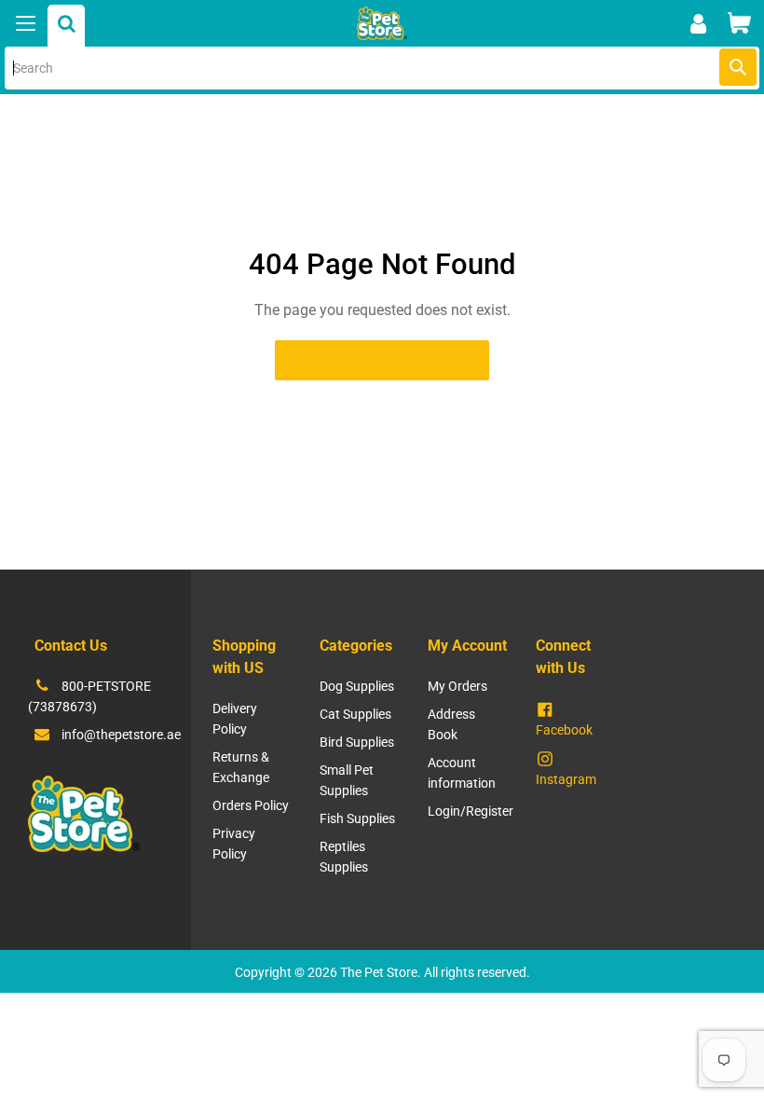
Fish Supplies (357, 818)
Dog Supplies (357, 686)
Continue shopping (368, 359)
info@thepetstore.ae (121, 734)
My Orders (457, 686)
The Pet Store (378, 972)
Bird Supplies (357, 742)
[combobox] (382, 68)
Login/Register (470, 811)
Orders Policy (250, 805)
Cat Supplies (355, 714)
